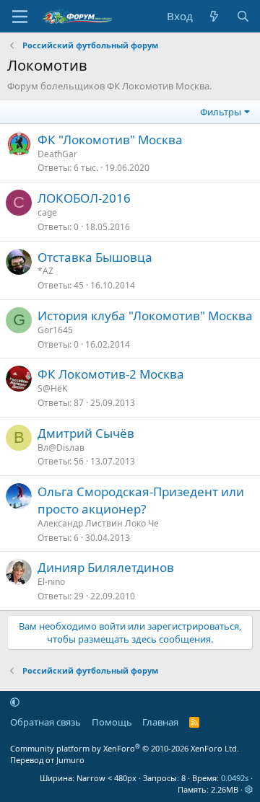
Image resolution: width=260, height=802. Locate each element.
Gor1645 (55, 330)
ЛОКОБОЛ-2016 (84, 198)
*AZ (45, 271)
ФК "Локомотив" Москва (110, 139)
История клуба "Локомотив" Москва (145, 315)
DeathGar (57, 154)
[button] (14, 702)
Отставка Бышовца (95, 257)
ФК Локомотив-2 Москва (111, 374)
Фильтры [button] (220, 111)
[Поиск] (243, 16)
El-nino (51, 582)
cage (47, 212)
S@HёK (52, 388)
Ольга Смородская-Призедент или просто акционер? (141, 500)
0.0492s (234, 777)
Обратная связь (45, 721)
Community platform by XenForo (124, 748)
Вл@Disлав (61, 447)
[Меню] (20, 16)
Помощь (112, 721)
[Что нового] (214, 16)
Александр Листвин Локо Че (98, 523)
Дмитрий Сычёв (86, 433)
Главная (160, 721)
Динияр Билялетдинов (106, 567)
